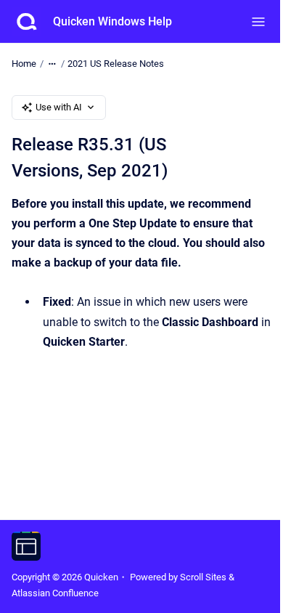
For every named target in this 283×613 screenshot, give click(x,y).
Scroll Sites (203, 577)
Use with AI (59, 107)
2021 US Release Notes (115, 63)
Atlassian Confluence (55, 593)
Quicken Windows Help (112, 21)
